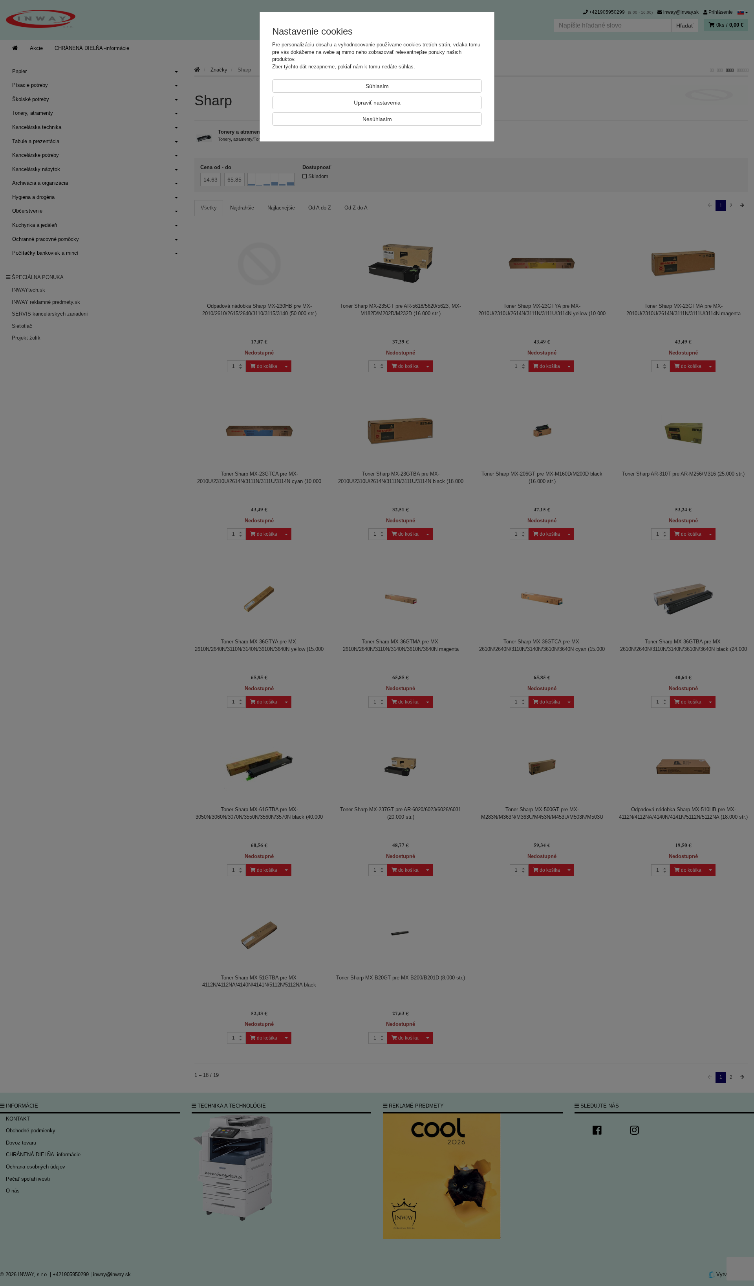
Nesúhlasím (377, 119)
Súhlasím (377, 86)
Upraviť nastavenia (377, 102)
